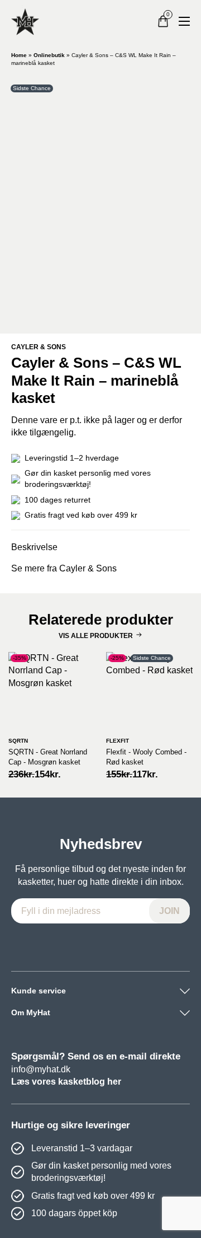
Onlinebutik (49, 55)
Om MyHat (30, 1012)
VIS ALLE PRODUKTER (96, 636)
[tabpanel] (100, 201)
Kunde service (38, 990)
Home (19, 55)
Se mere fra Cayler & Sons (64, 568)
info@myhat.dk (40, 1069)
